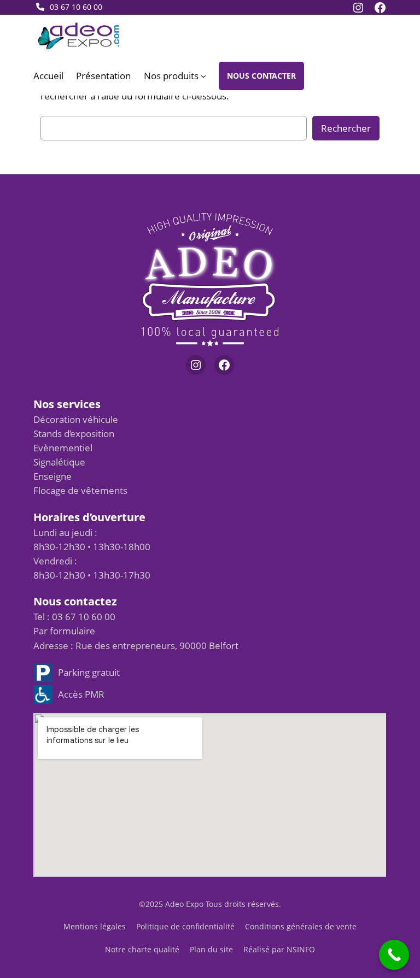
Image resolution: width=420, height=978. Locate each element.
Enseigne (52, 476)
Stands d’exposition (73, 433)
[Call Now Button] (394, 955)
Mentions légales (94, 926)
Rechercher (346, 128)
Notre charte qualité (142, 949)
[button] (261, 76)
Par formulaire (64, 630)
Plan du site (211, 949)
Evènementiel (62, 447)
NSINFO (301, 949)
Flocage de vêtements (80, 490)
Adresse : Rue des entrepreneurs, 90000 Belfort (135, 645)
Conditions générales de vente (301, 926)
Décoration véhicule (75, 419)
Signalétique (59, 462)
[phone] (40, 7)
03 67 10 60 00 (76, 7)
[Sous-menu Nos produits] (203, 76)
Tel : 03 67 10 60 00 (74, 616)
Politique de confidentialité (185, 926)
